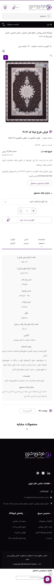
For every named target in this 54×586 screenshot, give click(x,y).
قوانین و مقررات (20, 532)
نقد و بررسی (26, 241)
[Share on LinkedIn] (8, 51)
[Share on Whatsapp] (15, 51)
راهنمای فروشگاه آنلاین (43, 532)
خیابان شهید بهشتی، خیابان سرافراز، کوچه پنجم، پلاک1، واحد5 (26, 503)
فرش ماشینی (15, 32)
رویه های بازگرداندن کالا (17, 538)
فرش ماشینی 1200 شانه (17, 138)
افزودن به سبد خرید (27, 220)
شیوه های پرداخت (19, 526)
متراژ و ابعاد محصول (42, 193)
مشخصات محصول (41, 241)
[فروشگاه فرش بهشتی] (40, 7)
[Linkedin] (48, 473)
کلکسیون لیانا (27, 410)
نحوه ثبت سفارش (19, 521)
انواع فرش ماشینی (28, 32)
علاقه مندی (22, 46)
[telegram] (11, 51)
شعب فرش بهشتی (45, 526)
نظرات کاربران (12, 241)
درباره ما (49, 538)
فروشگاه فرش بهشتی (44, 32)
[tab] (41, 241)
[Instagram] (43, 473)
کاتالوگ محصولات (45, 521)
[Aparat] (37, 473)
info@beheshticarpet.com (36, 497)
